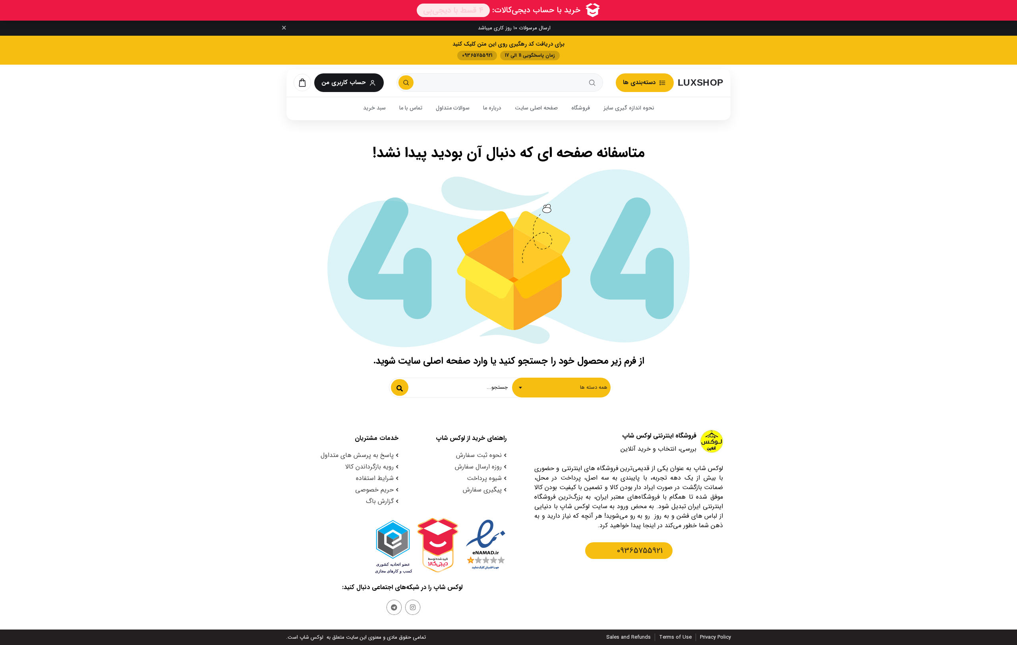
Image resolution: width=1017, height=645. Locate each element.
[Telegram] (394, 607)
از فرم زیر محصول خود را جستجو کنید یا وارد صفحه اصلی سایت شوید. (508, 361)
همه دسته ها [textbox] (593, 387)
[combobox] (561, 387)
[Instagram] (413, 607)
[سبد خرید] (302, 82)
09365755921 (640, 551)
